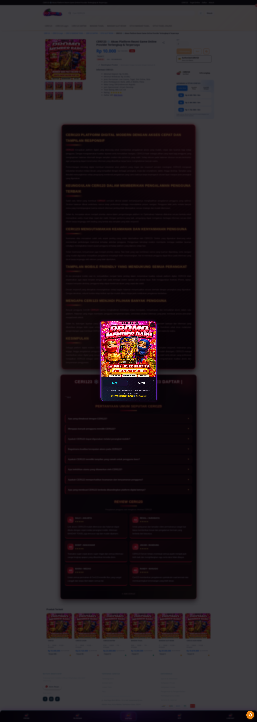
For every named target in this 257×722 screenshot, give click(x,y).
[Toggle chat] (250, 715)
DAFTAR (141, 383)
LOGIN (115, 383)
